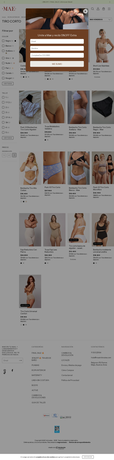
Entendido (88, 457)
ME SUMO (57, 64)
